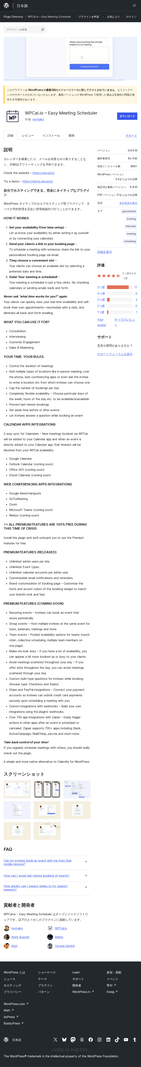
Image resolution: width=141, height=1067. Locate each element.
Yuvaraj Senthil (65, 946)
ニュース (9, 979)
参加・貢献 (114, 972)
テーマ (42, 979)
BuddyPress (14, 1023)
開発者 (76, 985)
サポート (131, 135)
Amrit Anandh (20, 937)
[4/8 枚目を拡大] (26, 806)
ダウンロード (127, 116)
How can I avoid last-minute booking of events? (36, 875)
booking (131, 218)
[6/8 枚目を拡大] (85, 806)
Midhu (59, 937)
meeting (131, 233)
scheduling (130, 241)
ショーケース (47, 972)
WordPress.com (16, 1004)
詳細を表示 (104, 252)
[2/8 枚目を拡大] (55, 785)
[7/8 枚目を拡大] (26, 827)
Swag (112, 992)
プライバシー (12, 992)
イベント (112, 979)
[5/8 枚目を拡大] (55, 806)
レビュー (28, 135)
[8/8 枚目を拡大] (55, 827)
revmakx (38, 119)
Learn (76, 972)
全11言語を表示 (128, 203)
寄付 (111, 985)
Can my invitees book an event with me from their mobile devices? (38, 862)
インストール (51, 135)
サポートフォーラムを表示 (115, 354)
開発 (72, 135)
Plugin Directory (13, 16)
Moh (14, 946)
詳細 (10, 135)
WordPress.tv (83, 992)
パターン (44, 992)
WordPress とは (14, 972)
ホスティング (12, 985)
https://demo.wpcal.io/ (38, 181)
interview (131, 226)
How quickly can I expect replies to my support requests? (36, 887)
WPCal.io (61, 928)
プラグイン (45, 985)
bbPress (11, 1017)
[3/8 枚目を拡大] (85, 785)
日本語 (16, 1040)
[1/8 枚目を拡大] (26, 785)
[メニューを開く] (135, 5)
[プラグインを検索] (42, 29)
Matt (9, 1010)
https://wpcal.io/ (43, 173)
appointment (129, 211)
